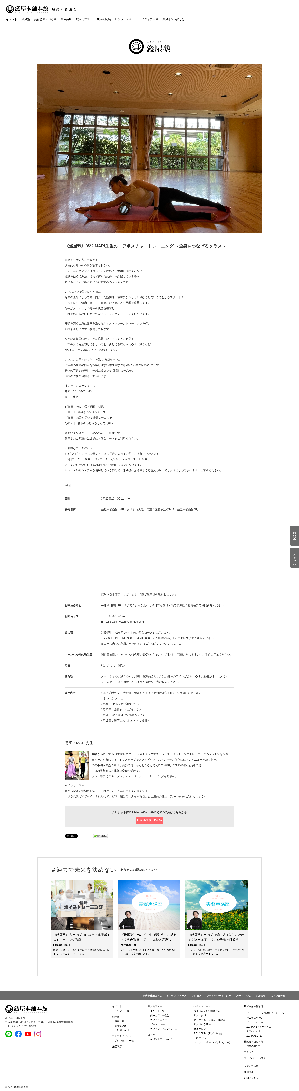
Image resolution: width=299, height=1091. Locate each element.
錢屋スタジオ (201, 1015)
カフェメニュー (158, 1019)
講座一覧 (119, 1021)
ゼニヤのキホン (254, 1017)
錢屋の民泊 (104, 19)
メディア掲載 (150, 19)
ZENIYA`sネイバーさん (258, 1026)
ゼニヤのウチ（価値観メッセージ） (265, 1013)
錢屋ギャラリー (202, 1024)
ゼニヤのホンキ (254, 1022)
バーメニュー (157, 1024)
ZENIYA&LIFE (254, 1035)
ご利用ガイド (122, 1030)
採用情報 (260, 995)
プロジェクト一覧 (124, 1040)
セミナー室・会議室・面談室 (209, 1019)
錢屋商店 (66, 19)
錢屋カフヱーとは (160, 1015)
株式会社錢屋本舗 (152, 995)
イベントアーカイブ (161, 1039)
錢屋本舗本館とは (173, 19)
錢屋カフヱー (84, 19)
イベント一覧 (122, 1010)
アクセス (196, 995)
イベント (11, 19)
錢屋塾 (25, 19)
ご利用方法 (200, 1037)
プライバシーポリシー (219, 995)
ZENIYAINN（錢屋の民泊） (208, 1033)
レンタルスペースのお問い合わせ (212, 1042)
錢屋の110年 (253, 1046)
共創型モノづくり (45, 19)
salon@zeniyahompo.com (128, 621)
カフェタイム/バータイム (164, 1028)
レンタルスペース (126, 19)
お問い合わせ (278, 995)
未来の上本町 (253, 1031)
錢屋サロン (200, 1028)
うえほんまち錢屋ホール (207, 1010)
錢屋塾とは (121, 1025)
